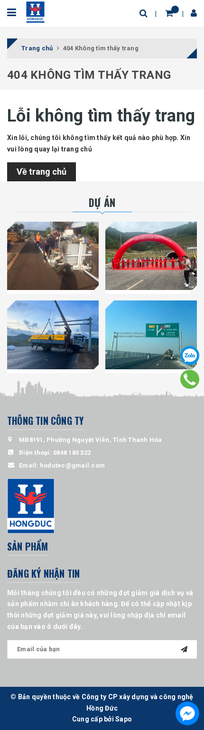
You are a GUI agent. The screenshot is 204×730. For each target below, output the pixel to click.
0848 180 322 (72, 452)
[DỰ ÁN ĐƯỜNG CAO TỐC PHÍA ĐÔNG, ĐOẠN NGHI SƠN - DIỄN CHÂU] (53, 334)
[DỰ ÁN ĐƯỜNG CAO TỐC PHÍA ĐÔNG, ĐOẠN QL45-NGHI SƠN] (151, 334)
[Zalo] (189, 355)
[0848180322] (190, 379)
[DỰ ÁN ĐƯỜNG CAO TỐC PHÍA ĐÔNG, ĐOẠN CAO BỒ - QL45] (151, 256)
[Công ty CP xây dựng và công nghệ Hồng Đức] (35, 11)
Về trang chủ (41, 172)
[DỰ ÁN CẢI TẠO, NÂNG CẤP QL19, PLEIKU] (53, 256)
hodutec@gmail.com (72, 465)
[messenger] (187, 713)
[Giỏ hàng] (169, 13)
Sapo (123, 719)
